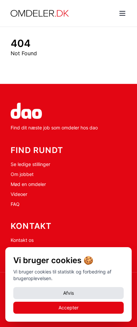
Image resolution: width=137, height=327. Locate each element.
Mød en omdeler (28, 184)
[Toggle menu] (122, 13)
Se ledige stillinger (30, 164)
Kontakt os (22, 240)
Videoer (19, 194)
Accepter (68, 307)
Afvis (68, 293)
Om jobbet (22, 174)
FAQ (15, 204)
